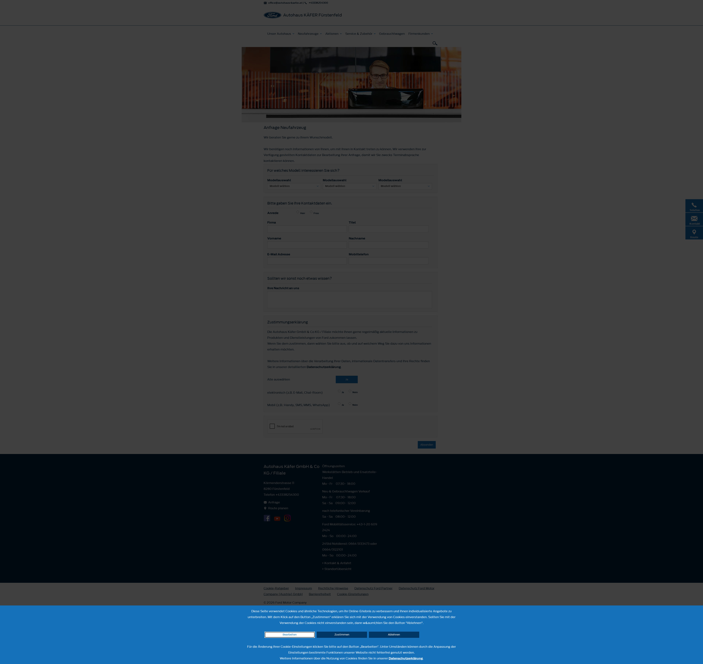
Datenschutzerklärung (406, 658)
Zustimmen (341, 635)
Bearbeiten (290, 635)
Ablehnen (394, 635)
